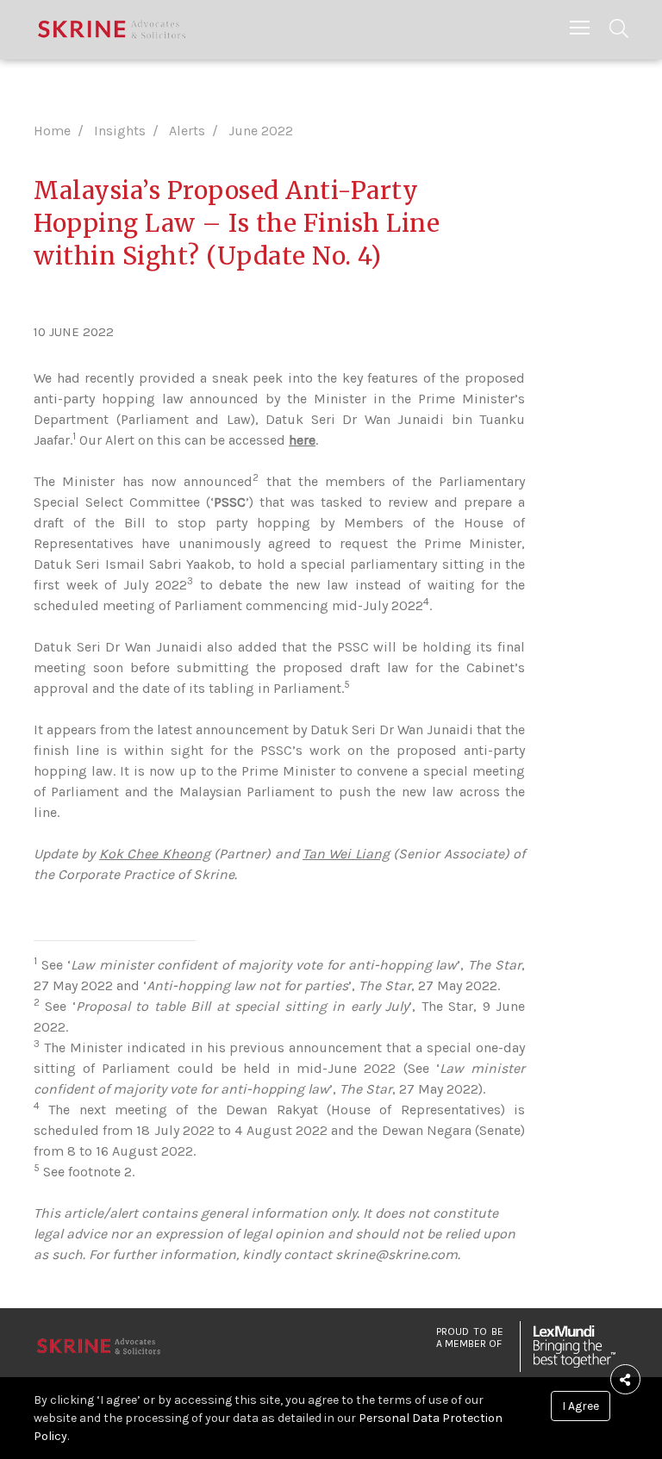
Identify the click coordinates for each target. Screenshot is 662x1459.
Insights (120, 130)
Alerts (187, 130)
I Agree (580, 1406)
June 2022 (260, 130)
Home (52, 130)
